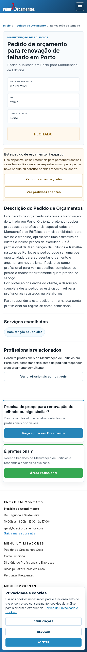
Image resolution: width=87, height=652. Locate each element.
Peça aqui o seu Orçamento (43, 433)
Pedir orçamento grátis (43, 179)
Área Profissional (43, 473)
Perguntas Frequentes (19, 575)
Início (7, 25)
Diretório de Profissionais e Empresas (29, 562)
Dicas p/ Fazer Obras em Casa (24, 569)
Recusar (43, 631)
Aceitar (43, 642)
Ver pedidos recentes (44, 192)
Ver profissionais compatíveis (43, 376)
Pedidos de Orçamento (30, 25)
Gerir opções (43, 621)
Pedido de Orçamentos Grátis (24, 549)
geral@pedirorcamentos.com (23, 528)
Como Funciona (14, 556)
